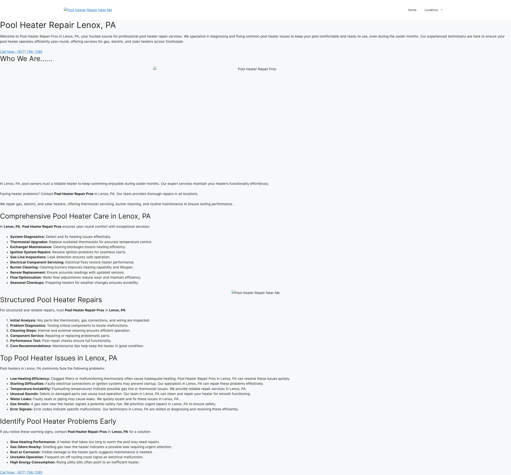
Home (412, 10)
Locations (431, 10)
